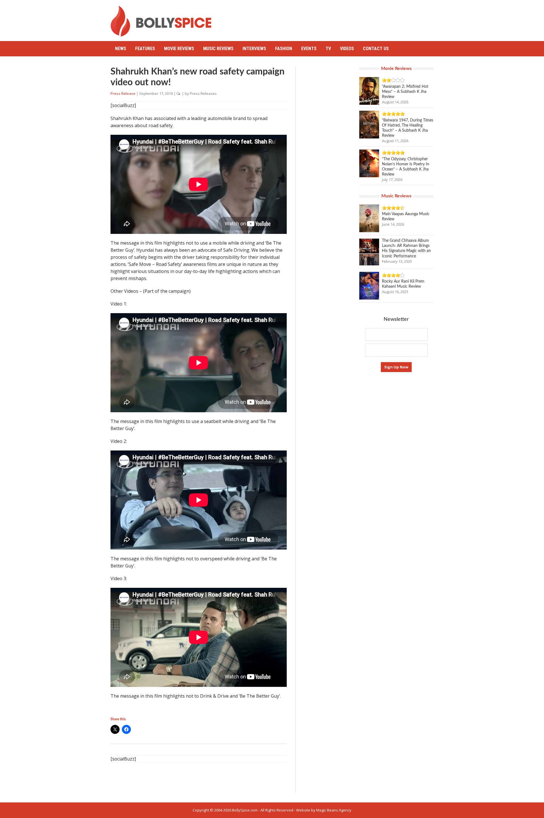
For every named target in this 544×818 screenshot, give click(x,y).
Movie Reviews (179, 48)
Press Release (122, 93)
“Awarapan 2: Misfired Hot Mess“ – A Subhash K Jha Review (405, 92)
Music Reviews (218, 48)
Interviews (254, 48)
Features (145, 48)
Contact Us (376, 48)
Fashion (283, 48)
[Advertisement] (330, 18)
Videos (347, 48)
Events (308, 48)
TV (328, 48)
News (120, 48)
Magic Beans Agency (333, 810)
